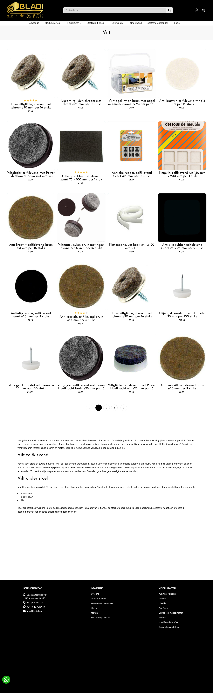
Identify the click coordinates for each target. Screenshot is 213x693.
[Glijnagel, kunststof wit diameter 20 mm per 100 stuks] (31, 358)
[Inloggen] (197, 10)
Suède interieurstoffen (169, 627)
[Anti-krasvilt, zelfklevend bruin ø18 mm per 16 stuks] (31, 217)
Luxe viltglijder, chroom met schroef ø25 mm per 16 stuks (81, 102)
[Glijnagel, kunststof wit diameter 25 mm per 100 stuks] (182, 286)
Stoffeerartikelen (95, 23)
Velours (162, 599)
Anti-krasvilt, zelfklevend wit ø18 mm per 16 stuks (182, 102)
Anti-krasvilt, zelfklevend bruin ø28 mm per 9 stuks (182, 387)
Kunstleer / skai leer (167, 594)
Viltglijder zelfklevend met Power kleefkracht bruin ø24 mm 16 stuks (31, 174)
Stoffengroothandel (157, 23)
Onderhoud (136, 23)
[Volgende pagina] (124, 408)
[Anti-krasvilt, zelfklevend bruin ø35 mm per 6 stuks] (81, 286)
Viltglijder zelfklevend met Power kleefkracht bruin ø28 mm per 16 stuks (81, 387)
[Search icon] (169, 10)
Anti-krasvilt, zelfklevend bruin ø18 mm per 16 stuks (31, 246)
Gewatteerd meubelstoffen (171, 613)
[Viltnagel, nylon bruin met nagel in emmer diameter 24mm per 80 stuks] (132, 73)
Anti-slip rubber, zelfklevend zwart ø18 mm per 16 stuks (132, 174)
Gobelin (162, 617)
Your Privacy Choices (100, 617)
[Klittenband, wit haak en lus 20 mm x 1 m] (132, 217)
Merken (94, 613)
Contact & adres (98, 599)
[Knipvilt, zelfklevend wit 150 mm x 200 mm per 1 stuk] (182, 145)
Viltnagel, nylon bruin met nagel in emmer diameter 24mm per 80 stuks (132, 102)
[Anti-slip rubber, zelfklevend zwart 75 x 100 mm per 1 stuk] (81, 145)
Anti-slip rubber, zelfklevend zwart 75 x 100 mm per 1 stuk (81, 178)
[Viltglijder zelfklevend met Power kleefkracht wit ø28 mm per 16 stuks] (132, 358)
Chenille (162, 603)
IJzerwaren (117, 23)
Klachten (95, 608)
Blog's (176, 23)
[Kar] (203, 10)
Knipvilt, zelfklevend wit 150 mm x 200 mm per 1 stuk (182, 174)
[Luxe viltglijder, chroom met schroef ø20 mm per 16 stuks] (132, 286)
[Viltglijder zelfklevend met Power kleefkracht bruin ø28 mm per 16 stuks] (81, 358)
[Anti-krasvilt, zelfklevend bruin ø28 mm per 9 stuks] (182, 358)
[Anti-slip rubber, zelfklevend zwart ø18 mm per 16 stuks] (132, 145)
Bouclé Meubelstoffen (168, 622)
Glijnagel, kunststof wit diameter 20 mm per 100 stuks (30, 387)
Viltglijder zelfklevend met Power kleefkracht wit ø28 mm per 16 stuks (132, 387)
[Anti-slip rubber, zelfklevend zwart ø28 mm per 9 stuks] (31, 286)
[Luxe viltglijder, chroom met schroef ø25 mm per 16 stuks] (81, 73)
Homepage (33, 23)
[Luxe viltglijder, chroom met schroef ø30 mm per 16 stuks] (31, 73)
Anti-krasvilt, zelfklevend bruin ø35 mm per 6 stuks (81, 318)
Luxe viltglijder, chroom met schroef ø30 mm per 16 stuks (31, 106)
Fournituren (73, 23)
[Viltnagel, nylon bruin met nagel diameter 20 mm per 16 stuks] (81, 217)
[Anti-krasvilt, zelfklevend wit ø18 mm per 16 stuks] (182, 73)
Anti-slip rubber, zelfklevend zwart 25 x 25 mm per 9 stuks (182, 246)
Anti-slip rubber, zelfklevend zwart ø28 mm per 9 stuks (31, 315)
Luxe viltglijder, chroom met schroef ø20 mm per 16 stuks (131, 315)
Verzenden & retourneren (102, 603)
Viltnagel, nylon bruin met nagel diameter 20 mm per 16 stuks (81, 246)
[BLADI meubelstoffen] (25, 10)
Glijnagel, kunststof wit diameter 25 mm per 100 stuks (182, 315)
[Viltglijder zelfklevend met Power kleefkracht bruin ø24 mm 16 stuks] (31, 145)
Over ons (95, 594)
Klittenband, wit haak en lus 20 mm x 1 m (131, 246)
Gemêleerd (163, 608)
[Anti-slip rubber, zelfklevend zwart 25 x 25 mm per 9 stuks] (182, 217)
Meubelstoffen (52, 23)
